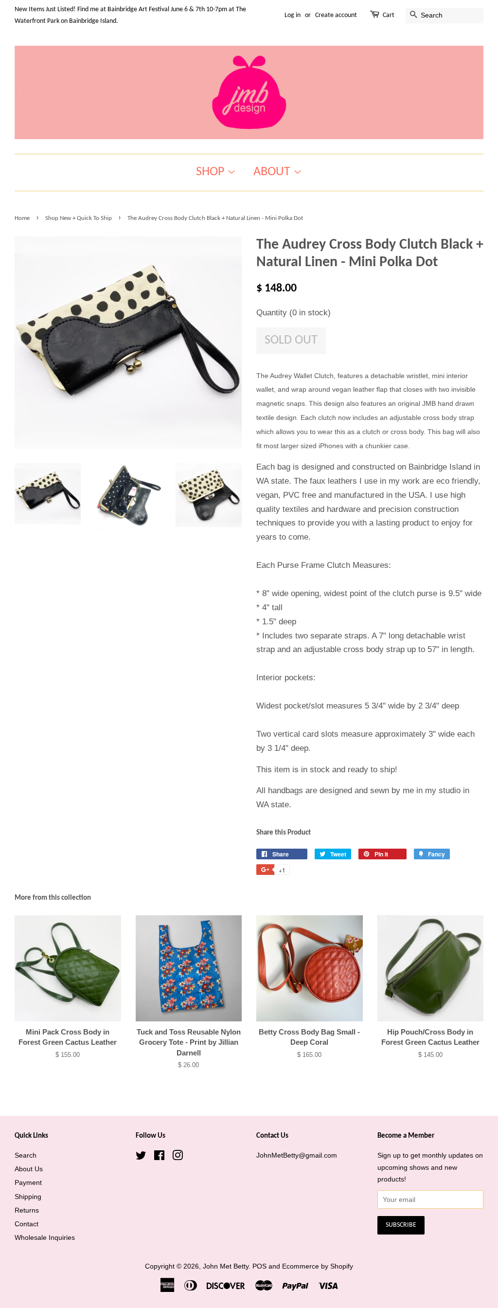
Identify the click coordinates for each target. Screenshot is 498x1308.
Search (25, 1155)
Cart (388, 15)
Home (22, 218)
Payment (28, 1182)
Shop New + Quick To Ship (78, 218)
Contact (26, 1224)
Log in (293, 15)
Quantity (293, 312)
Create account (336, 15)
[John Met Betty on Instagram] (177, 1157)
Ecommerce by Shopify (317, 1266)
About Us (29, 1169)
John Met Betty (226, 1266)
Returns (27, 1210)
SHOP (211, 172)
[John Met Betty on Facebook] (159, 1157)
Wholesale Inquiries (45, 1237)
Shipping (28, 1196)
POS (259, 1266)
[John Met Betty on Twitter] (141, 1157)
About (273, 172)
